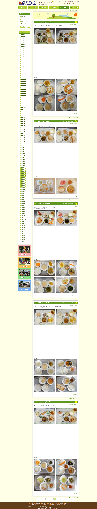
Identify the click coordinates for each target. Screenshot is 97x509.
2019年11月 (23, 197)
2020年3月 (23, 189)
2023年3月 (23, 117)
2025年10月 (23, 54)
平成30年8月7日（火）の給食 (43, 302)
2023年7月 (23, 109)
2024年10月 (23, 79)
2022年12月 (23, 123)
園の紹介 (23, 7)
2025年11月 (23, 52)
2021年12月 (23, 147)
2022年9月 (23, 129)
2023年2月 (23, 119)
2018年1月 (23, 241)
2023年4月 (23, 115)
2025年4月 (23, 66)
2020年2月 (23, 191)
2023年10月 (23, 103)
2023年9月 (23, 105)
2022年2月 (23, 143)
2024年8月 (23, 83)
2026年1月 (23, 48)
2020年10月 (23, 175)
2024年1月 (23, 97)
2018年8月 (23, 227)
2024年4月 (23, 91)
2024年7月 (23, 85)
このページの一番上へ (74, 117)
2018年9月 (23, 225)
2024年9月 (23, 81)
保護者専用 (77, 1)
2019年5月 (23, 209)
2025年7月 (23, 61)
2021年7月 (23, 157)
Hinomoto (44, 508)
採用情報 (71, 1)
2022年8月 (23, 131)
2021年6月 (23, 159)
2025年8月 (23, 59)
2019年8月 (23, 203)
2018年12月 (23, 219)
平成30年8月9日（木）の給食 (43, 121)
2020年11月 (23, 173)
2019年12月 (23, 195)
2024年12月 (23, 75)
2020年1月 (23, 193)
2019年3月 (23, 213)
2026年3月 (23, 44)
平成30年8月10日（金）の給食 (43, 22)
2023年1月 (23, 121)
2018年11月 (23, 221)
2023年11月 (23, 101)
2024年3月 (23, 93)
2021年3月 (23, 165)
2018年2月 (23, 239)
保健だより (60, 1)
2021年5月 (23, 161)
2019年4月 (23, 211)
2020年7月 (23, 181)
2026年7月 (23, 36)
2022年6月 (23, 135)
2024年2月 (23, 95)
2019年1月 (23, 217)
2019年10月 (23, 199)
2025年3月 (23, 69)
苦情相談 (63, 504)
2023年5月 (23, 113)
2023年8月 (23, 107)
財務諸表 (58, 504)
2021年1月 (23, 169)
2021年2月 (23, 167)
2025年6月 (23, 63)
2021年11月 (23, 149)
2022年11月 (23, 125)
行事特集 (54, 7)
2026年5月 (23, 40)
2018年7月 (23, 229)
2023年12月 (23, 99)
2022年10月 (23, 127)
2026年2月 (23, 46)
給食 (65, 7)
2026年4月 (23, 42)
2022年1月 (23, 145)
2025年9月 (23, 56)
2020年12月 (23, 171)
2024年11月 (23, 77)
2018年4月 (23, 235)
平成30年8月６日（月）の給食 (43, 402)
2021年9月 (23, 153)
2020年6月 (23, 183)
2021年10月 (23, 151)
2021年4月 (23, 163)
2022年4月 (23, 139)
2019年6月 (23, 207)
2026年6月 (23, 38)
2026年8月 (23, 34)
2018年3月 (23, 237)
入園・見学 (75, 7)
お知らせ (54, 1)
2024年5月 (23, 89)
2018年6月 (23, 231)
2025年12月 (23, 50)
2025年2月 (23, 71)
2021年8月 (23, 155)
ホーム (32, 503)
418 (68, 499)
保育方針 (33, 7)
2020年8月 (23, 179)
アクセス (66, 1)
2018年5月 (23, 233)
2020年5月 (23, 185)
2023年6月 (23, 111)
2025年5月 (23, 65)
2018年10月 (23, 223)
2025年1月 (23, 73)
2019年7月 (23, 205)
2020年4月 (23, 187)
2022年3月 (23, 141)
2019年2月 (23, 215)
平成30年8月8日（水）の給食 (43, 203)
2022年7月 (23, 133)
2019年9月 (23, 201)
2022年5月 (23, 137)
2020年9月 (23, 177)
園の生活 (44, 7)
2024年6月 (23, 87)
